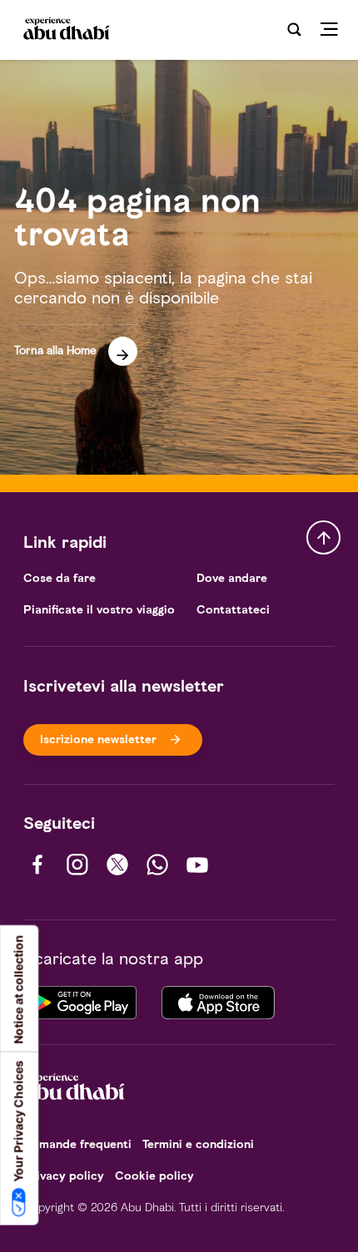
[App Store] (218, 1001)
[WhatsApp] (157, 864)
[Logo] (65, 29)
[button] (75, 345)
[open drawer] (334, 30)
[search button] (293, 30)
